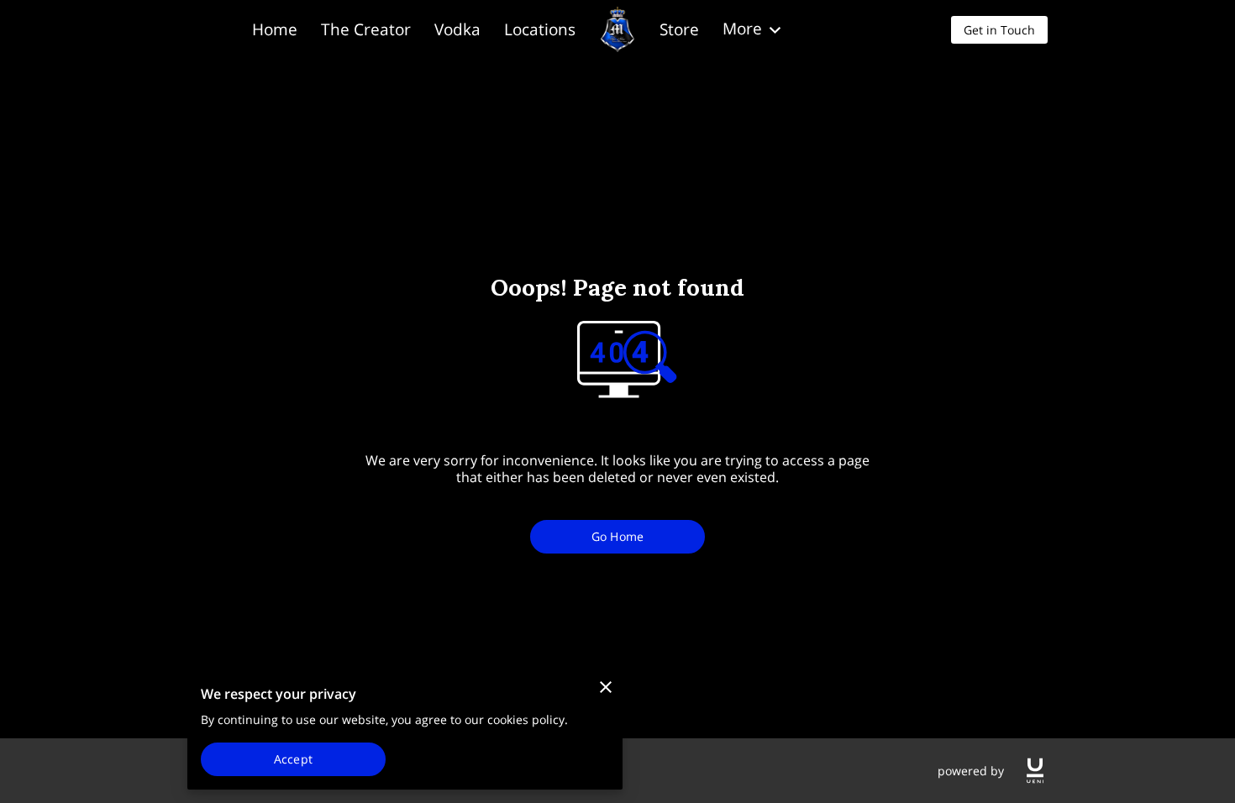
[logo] (1035, 771)
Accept (293, 759)
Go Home (617, 536)
